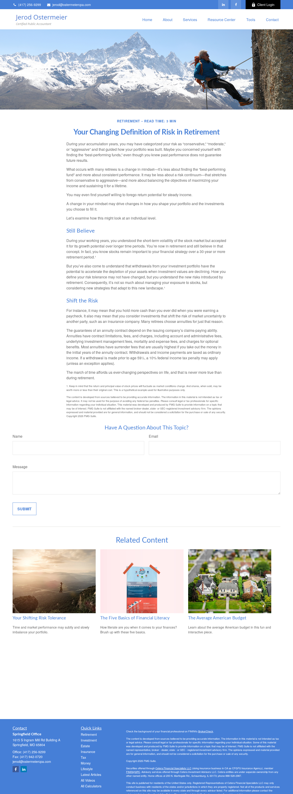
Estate (85, 746)
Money (86, 763)
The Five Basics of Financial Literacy (135, 618)
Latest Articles (91, 774)
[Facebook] (236, 4)
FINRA (130, 772)
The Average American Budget (217, 618)
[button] (147, 19)
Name (17, 436)
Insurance (88, 751)
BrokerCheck (205, 731)
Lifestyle (87, 769)
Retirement (89, 734)
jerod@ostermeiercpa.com (71, 4)
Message (20, 466)
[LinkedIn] (223, 4)
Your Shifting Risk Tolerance (39, 618)
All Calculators (91, 786)
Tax (83, 757)
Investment (89, 740)
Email (153, 436)
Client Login (265, 4)
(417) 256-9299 (29, 4)
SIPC (137, 772)
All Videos (88, 780)
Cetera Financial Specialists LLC (173, 768)
